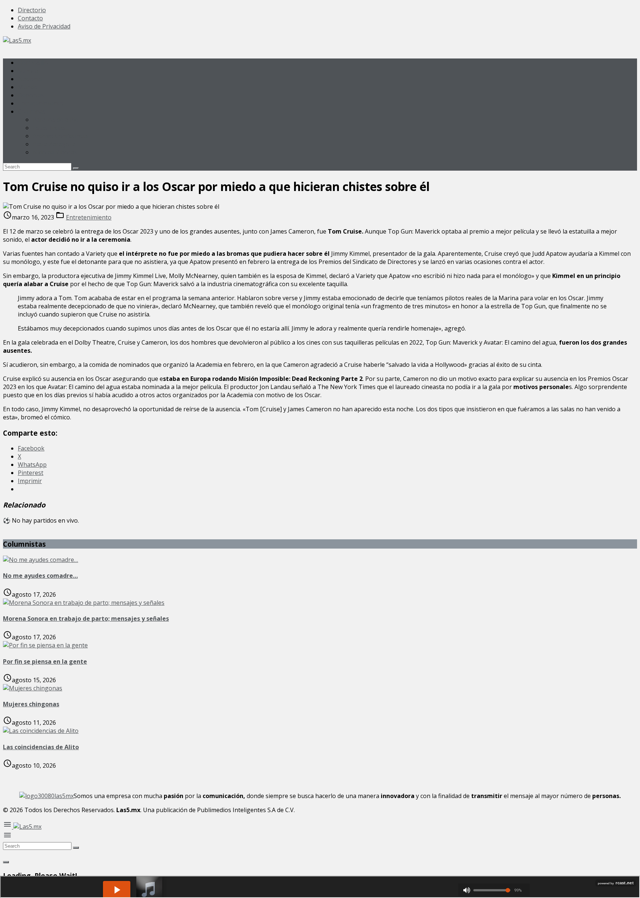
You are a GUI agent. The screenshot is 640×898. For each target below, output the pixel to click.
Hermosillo (33, 62)
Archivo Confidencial (61, 136)
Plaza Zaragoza (54, 144)
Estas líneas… (51, 128)
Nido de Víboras (55, 152)
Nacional (30, 79)
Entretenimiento (40, 103)
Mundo (28, 87)
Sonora (28, 71)
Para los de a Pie (55, 119)
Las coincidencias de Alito (41, 747)
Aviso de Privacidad (44, 26)
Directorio (32, 10)
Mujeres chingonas (31, 704)
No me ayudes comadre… (40, 576)
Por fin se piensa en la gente (45, 661)
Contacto (30, 18)
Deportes (31, 95)
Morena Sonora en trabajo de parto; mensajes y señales (86, 618)
